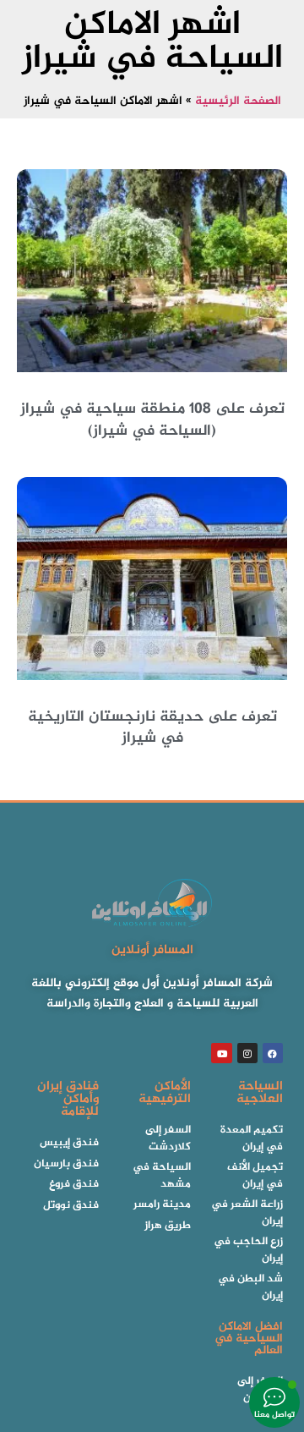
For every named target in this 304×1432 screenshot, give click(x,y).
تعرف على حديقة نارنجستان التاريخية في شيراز (152, 728)
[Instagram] (247, 1053)
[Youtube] (221, 1053)
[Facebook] (273, 1053)
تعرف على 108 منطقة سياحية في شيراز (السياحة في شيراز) (152, 420)
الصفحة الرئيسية (238, 101)
